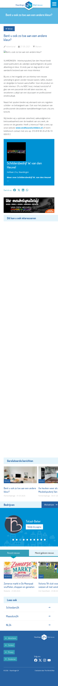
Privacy (10, 652)
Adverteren (12, 638)
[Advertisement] (29, 339)
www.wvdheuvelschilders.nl (29, 128)
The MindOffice (49, 670)
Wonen (10, 29)
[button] (13, 539)
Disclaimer (12, 659)
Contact (11, 645)
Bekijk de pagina (34, 527)
